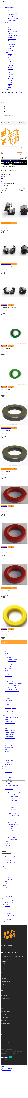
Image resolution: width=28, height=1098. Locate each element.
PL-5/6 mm (13, 830)
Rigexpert (11, 82)
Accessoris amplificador (10, 708)
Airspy (10, 57)
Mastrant (10, 74)
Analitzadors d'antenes (7, 1020)
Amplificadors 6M (9, 709)
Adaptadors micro (9, 747)
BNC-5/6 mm (14, 802)
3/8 (6, 649)
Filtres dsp (7, 753)
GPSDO (7, 877)
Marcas (7, 52)
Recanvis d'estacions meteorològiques (14, 889)
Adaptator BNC (14, 796)
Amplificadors (12, 9)
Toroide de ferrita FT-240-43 (8, 471)
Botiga (5, 166)
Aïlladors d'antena (9, 653)
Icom (9, 72)
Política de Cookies (6, 981)
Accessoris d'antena (6, 647)
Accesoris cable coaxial (13, 773)
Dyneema (13, 662)
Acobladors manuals (12, 687)
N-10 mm (13, 809)
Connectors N (11, 804)
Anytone (10, 56)
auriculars (7, 751)
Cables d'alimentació (10, 856)
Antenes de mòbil (9, 725)
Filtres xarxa (7, 698)
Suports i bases (8, 677)
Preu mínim (4, 188)
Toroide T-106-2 (5, 508)
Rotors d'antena (8, 676)
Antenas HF (7, 719)
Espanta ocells (8, 668)
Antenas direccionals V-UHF (11, 717)
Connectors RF (12, 20)
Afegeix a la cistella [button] (6, 223)
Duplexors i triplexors (10, 666)
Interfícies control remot (10, 845)
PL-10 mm (13, 828)
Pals (6, 672)
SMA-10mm (14, 817)
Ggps (3, 864)
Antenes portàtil (9, 736)
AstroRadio (4, 228)
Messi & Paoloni (12, 76)
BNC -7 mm (14, 798)
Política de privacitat (6, 978)
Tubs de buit (5, 917)
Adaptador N (14, 805)
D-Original (11, 63)
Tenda (2, 975)
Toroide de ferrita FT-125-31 (8, 348)
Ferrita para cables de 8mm (8, 307)
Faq (2, 990)
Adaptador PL (14, 826)
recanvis (7, 702)
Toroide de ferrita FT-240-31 (8, 430)
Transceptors (11, 50)
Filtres (6, 670)
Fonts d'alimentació (6, 853)
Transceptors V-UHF (9, 915)
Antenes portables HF (10, 734)
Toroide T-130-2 (5, 549)
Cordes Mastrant (12, 661)
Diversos (4, 851)
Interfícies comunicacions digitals (12, 785)
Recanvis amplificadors (10, 713)
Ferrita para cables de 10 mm (9, 225)
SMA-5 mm (13, 819)
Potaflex (10, 777)
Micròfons (7, 758)
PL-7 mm (13, 832)
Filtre (21, 190)
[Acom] (6, 156)
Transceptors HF (8, 911)
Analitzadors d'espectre (10, 873)
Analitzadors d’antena (14, 18)
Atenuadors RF (8, 875)
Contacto (3, 993)
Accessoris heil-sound (10, 745)
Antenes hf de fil (9, 728)
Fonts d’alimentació (13, 41)
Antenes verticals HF (10, 738)
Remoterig (11, 80)
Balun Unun (8, 655)
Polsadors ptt (8, 762)
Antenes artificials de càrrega (12, 691)
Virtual (3, 921)
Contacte (7, 89)
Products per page (6, 183)
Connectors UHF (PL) (13, 824)
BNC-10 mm (14, 800)
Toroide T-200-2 (5, 590)
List (2, 180)
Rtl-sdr (10, 84)
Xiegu (9, 87)
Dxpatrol (10, 67)
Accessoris (11, 24)
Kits (9, 42)
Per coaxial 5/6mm (12, 837)
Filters (2, 172)
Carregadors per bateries (11, 858)
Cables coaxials (8, 772)
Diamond (10, 65)
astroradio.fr (4, 965)
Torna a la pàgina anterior (8, 170)
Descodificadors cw (9, 900)
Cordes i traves (8, 657)
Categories (8, 22)
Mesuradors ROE (9, 879)
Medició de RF (5, 870)
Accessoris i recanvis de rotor (11, 651)
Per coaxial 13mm (12, 835)
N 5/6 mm (13, 807)
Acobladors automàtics (13, 685)
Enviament (4, 995)
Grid (2, 178)
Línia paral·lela (8, 779)
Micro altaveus (8, 755)
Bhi (9, 59)
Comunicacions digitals (14, 13)
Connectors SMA (12, 813)
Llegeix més (4, 305)
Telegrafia (10, 48)
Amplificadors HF (9, 711)
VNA (6, 881)
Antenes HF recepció (10, 732)
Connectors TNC (12, 822)
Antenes (10, 27)
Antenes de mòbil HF (10, 726)
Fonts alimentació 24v (10, 862)
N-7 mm (13, 811)
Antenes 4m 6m (9, 721)
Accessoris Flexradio (9, 908)
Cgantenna (11, 61)
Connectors (11, 37)
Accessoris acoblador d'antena (15, 683)
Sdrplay (10, 86)
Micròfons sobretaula (10, 760)
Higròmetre (8, 887)
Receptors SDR (12, 14)
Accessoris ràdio (11, 166)
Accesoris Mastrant (12, 659)
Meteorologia (12, 44)
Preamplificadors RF (9, 700)
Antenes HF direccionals (10, 730)
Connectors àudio (9, 789)
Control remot (12, 39)
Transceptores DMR (9, 909)
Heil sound (11, 71)
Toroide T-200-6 (5, 631)
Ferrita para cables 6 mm (8, 266)
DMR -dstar (7, 783)
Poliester (13, 664)
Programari (7, 847)
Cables (10, 11)
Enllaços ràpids (9, 7)
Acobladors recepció (12, 689)
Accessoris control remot (10, 843)
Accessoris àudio (8, 743)
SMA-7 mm (14, 820)
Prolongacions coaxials (10, 674)
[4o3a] (6, 155)
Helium (10, 775)
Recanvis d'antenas (9, 740)
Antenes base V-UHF (10, 723)
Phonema (11, 78)
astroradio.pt (4, 963)
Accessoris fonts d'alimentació (12, 854)
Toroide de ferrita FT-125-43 (8, 389)
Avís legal (3, 984)
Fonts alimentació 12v (10, 860)
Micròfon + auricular (9, 756)
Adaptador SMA (15, 815)
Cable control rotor (9, 770)
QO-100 (7, 868)
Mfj (1, 1034)
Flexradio (10, 69)
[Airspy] (6, 157)
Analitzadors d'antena (10, 872)
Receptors (11, 46)
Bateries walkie (12, 31)
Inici (2, 166)
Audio (9, 29)
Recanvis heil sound (9, 764)
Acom (10, 54)
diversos (4, 849)
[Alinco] (6, 158)
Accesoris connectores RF (14, 792)
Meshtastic (4, 883)
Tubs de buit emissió (9, 919)
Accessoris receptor (9, 892)
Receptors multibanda (10, 894)
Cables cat (7, 693)
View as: (3, 176)
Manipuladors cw (9, 902)
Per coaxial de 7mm (12, 839)
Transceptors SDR (13, 16)
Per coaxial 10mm (12, 834)
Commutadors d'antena (10, 694)
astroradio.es (4, 961)
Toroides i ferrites (9, 704)
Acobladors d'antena (10, 681)
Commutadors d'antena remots (12, 696)
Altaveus (7, 749)
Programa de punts (6, 998)
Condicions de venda (6, 987)
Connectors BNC (12, 794)
